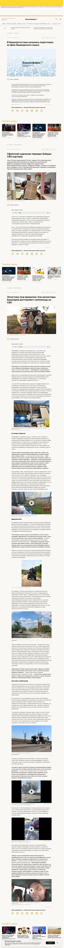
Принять (50, 943)
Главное (4, 23)
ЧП (27, 23)
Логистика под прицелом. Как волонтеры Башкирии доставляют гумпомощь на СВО (43, 28)
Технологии (31, 23)
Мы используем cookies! (13, 941)
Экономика (14, 23)
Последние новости (56, 23)
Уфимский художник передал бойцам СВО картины (20, 28)
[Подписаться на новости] (41, 111)
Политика (9, 23)
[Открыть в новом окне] (13, 111)
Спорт (24, 23)
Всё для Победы (42, 23)
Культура (36, 23)
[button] (51, 641)
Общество (19, 23)
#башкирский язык (16, 104)
